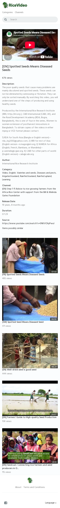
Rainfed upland (44, 176)
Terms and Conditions (34, 487)
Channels (19, 12)
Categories (7, 12)
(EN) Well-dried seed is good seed (19, 370)
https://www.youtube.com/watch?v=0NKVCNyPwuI (28, 223)
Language (50, 503)
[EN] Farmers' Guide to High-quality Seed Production (29, 417)
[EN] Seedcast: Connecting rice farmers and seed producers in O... (27, 467)
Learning (6, 180)
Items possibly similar (12, 228)
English (12, 173)
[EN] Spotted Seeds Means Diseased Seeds (27, 68)
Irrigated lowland (10, 176)
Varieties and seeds (26, 173)
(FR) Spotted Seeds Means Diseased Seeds (23, 275)
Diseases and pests (46, 173)
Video (5, 173)
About (18, 487)
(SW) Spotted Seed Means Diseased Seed (23, 322)
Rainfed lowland (28, 176)
